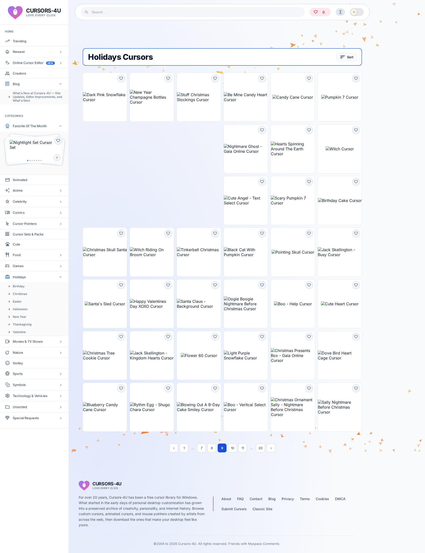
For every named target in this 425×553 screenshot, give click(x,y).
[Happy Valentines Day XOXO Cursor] (152, 303)
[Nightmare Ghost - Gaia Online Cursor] (246, 148)
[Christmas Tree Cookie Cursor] (105, 355)
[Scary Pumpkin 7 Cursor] (293, 200)
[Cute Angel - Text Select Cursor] (246, 200)
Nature (18, 352)
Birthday (19, 286)
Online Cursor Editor (33, 63)
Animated (20, 180)
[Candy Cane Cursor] (293, 97)
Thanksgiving (22, 324)
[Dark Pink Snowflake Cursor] (105, 97)
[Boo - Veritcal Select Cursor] (246, 407)
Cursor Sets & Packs (28, 234)
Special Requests (26, 418)
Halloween (20, 309)
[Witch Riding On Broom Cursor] (152, 252)
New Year (19, 317)
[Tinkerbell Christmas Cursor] (199, 252)
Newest (19, 52)
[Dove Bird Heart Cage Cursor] (340, 355)
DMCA (340, 499)
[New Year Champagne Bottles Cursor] (152, 97)
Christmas (20, 294)
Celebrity (20, 201)
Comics (19, 213)
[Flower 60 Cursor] (199, 355)
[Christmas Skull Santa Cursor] (105, 252)
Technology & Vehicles (30, 396)
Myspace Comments (263, 544)
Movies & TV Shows (28, 341)
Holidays (19, 277)
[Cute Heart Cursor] (340, 303)
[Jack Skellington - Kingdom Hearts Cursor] (152, 355)
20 (260, 448)
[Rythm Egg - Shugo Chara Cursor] (152, 407)
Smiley (18, 363)
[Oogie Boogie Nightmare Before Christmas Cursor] (246, 303)
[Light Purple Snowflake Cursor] (246, 355)
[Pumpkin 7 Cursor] (340, 97)
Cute (16, 244)
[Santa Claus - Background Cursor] (199, 303)
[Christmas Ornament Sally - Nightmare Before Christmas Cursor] (293, 407)
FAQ (240, 499)
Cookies (322, 499)
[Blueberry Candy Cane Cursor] (105, 407)
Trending (19, 41)
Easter (17, 301)
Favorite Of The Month (30, 126)
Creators (19, 73)
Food (17, 255)
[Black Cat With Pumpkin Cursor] (246, 252)
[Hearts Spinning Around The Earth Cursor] (293, 148)
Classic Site (262, 509)
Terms (305, 499)
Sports (18, 374)
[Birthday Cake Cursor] (340, 200)
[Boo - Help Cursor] (293, 303)
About (226, 499)
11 (243, 448)
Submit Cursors (234, 509)
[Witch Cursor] (340, 148)
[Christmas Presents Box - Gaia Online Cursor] (293, 355)
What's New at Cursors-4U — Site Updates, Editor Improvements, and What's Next (37, 96)
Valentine (19, 332)
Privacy (288, 499)
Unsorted (20, 407)
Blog (16, 84)
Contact (256, 499)
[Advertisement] (222, 34)
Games (18, 266)
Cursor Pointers (25, 224)
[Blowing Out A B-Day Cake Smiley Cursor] (199, 407)
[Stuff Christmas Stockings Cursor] (199, 97)
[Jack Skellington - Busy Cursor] (340, 252)
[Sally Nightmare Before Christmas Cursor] (340, 407)
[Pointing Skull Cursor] (293, 252)
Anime (18, 190)
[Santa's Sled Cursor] (105, 303)
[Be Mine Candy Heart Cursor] (246, 97)
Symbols (19, 385)
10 (232, 448)
